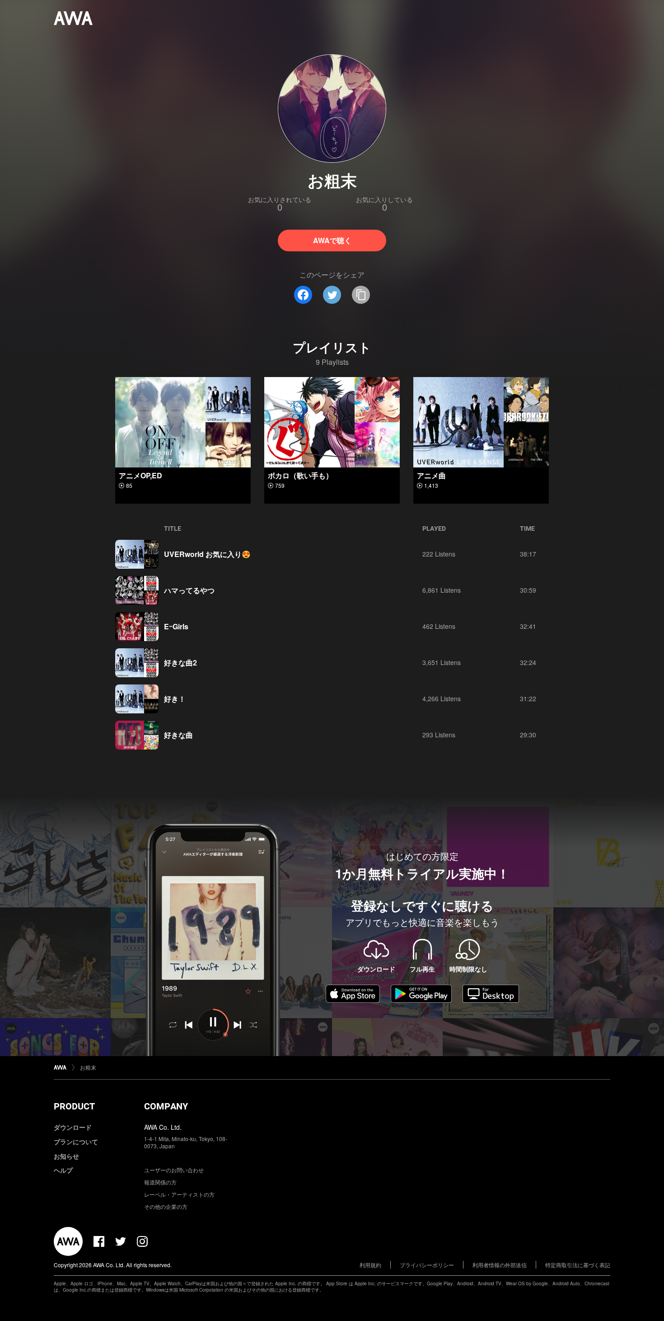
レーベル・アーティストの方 (179, 1194)
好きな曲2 (180, 662)
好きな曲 (178, 735)
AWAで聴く (332, 240)
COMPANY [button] (166, 1106)
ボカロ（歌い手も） (300, 475)
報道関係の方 (160, 1182)
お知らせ (66, 1156)
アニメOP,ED (140, 475)
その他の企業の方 (165, 1206)
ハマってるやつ (189, 590)
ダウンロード (73, 1127)
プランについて (76, 1141)
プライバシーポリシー (427, 1265)
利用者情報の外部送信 (499, 1265)
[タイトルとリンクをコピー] (361, 295)
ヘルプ (63, 1170)
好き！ (175, 699)
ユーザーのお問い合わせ (174, 1170)
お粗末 (88, 1067)
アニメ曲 (431, 475)
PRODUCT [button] (74, 1106)
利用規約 (370, 1265)
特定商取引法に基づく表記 (577, 1265)
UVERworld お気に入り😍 (207, 554)
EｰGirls (176, 626)
